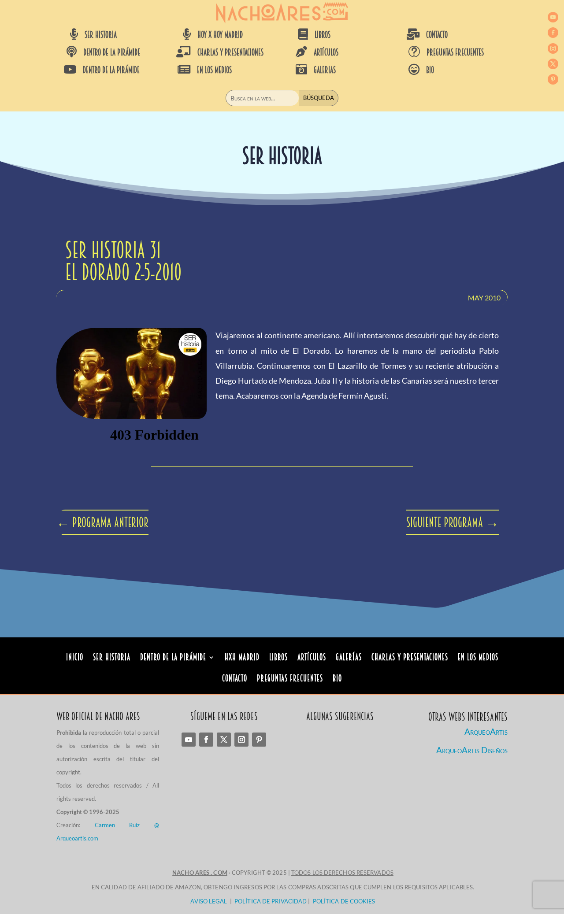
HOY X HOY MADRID (220, 35)
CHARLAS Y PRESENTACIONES (230, 52)
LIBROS (322, 35)
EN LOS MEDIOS (214, 70)
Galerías (349, 658)
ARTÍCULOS (326, 52)
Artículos (311, 658)
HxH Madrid (242, 658)
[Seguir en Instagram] (553, 48)
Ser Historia (111, 658)
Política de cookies (344, 901)
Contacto (234, 679)
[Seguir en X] (553, 64)
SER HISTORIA (101, 35)
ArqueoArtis (486, 731)
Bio (337, 679)
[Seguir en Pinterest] (553, 79)
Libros (278, 658)
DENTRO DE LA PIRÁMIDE (111, 52)
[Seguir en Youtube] (553, 17)
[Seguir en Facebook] (553, 32)
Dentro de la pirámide (173, 658)
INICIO (74, 658)
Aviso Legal (208, 901)
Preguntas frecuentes (455, 52)
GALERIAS (325, 70)
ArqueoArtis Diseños (472, 750)
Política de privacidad (270, 901)
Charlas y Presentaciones (409, 658)
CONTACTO (437, 35)
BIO (430, 70)
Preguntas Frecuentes (290, 679)
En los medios (478, 658)
